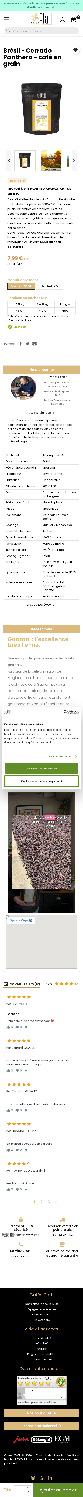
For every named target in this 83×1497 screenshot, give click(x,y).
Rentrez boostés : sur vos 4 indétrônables (42, 5)
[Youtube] (41, 1478)
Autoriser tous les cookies (41, 768)
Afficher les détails (60, 756)
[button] (41, 1413)
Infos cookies (35, 1459)
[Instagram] (33, 1478)
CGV (20, 1459)
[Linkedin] (50, 1478)
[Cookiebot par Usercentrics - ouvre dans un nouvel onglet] (60, 712)
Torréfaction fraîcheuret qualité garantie (62, 1253)
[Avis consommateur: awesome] (42, 1390)
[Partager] (20, 344)
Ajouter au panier (58, 1490)
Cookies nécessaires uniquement (41, 781)
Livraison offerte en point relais (62, 1228)
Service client (21, 1250)
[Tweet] (27, 344)
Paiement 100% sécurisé (21, 1228)
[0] (73, 19)
